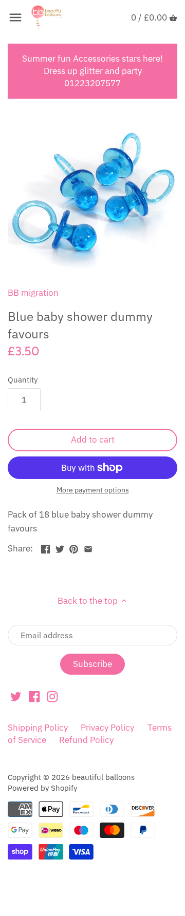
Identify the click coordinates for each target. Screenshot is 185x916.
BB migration (33, 292)
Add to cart (93, 439)
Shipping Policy (38, 727)
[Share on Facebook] (45, 547)
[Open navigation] (15, 17)
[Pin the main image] (73, 547)
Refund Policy (86, 740)
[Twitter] (15, 696)
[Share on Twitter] (59, 547)
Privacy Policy (107, 727)
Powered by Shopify (42, 788)
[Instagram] (52, 696)
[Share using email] (88, 547)
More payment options (93, 490)
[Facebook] (34, 696)
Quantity (23, 379)
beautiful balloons (103, 777)
